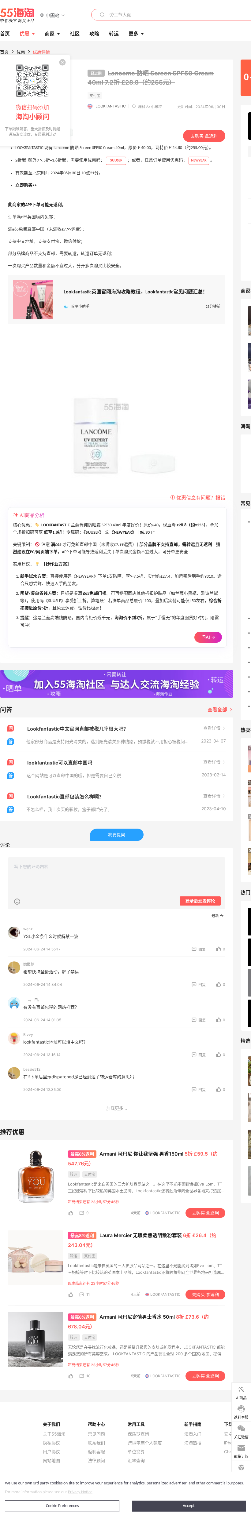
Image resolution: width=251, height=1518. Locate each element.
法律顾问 (96, 1460)
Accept (189, 1506)
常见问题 (96, 1434)
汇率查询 (136, 1460)
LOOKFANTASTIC (111, 106)
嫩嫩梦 (28, 964)
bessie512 (31, 1069)
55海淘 (17, 15)
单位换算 (136, 1451)
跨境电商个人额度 (145, 1442)
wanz (28, 929)
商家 (49, 34)
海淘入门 (192, 1434)
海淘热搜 (192, 1442)
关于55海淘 (54, 1434)
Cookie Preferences (62, 1506)
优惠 (24, 34)
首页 (4, 51)
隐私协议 (51, 1442)
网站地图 (51, 1460)
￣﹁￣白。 (32, 999)
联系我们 (96, 1442)
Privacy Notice (80, 1492)
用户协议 (51, 1451)
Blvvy (28, 1034)
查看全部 (218, 709)
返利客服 (96, 1451)
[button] (52, 15)
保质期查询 (138, 1434)
